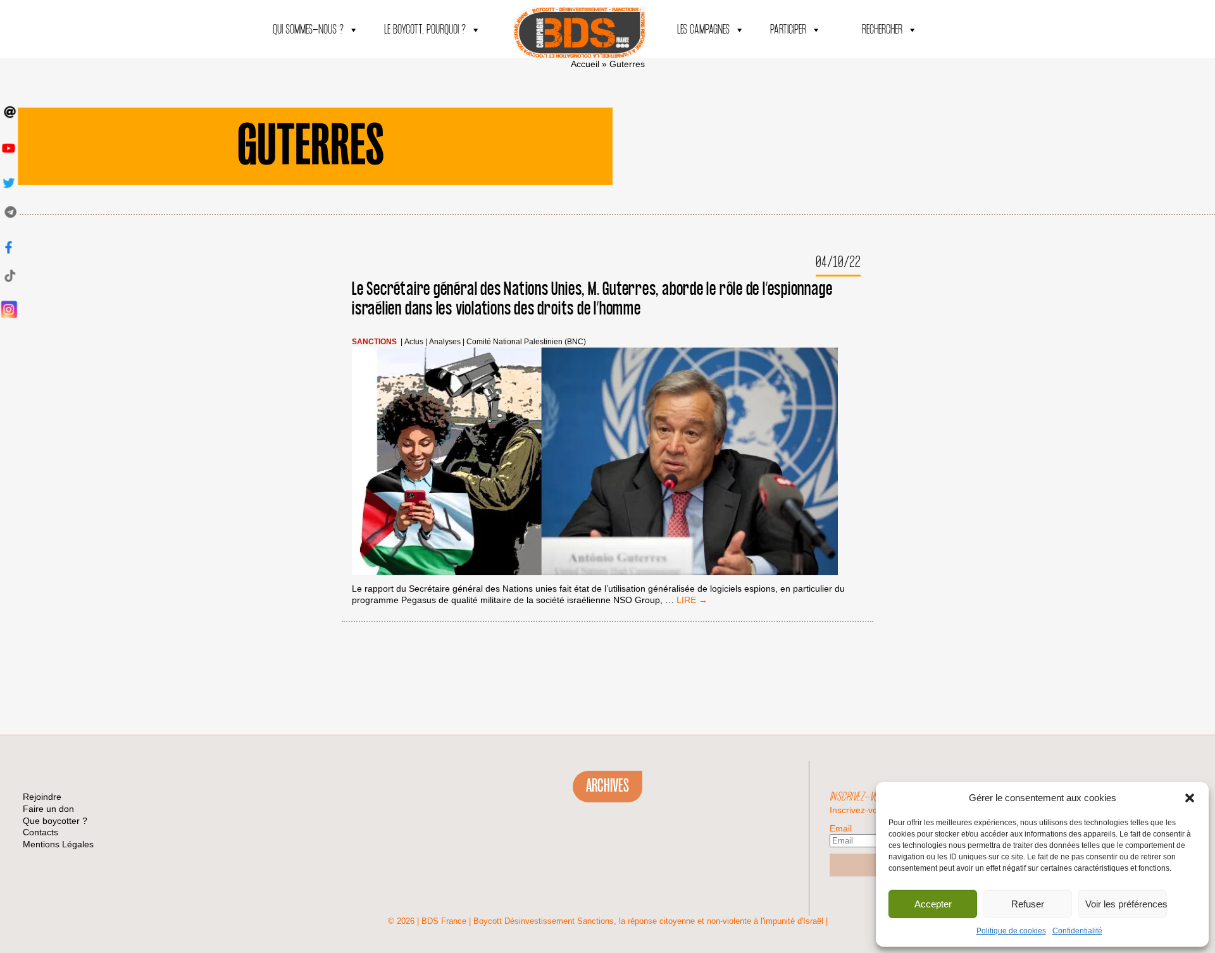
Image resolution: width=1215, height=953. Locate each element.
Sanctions (374, 342)
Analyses (445, 342)
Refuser (1027, 904)
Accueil (585, 64)
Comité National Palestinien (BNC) (526, 342)
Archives (607, 785)
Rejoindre (42, 797)
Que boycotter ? (55, 821)
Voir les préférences (1126, 904)
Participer (788, 30)
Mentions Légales (58, 844)
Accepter (933, 904)
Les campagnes (703, 30)
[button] (1189, 798)
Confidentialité (1077, 930)
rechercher (882, 30)
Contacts (40, 832)
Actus (413, 342)
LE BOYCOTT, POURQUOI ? (425, 30)
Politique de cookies (1011, 930)
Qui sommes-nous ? (308, 30)
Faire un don (48, 809)
